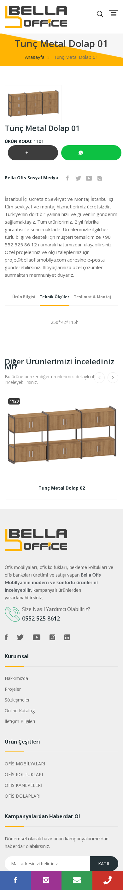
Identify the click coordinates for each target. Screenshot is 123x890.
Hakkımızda (16, 678)
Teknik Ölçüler (54, 297)
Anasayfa (34, 57)
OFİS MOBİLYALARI (25, 764)
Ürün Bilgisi (23, 297)
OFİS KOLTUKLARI (24, 774)
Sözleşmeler (17, 700)
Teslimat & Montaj (92, 297)
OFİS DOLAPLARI (22, 796)
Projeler (13, 689)
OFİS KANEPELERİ (23, 785)
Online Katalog (20, 711)
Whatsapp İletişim (91, 152)
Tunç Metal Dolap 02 (61, 488)
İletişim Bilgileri (20, 721)
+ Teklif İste (33, 154)
